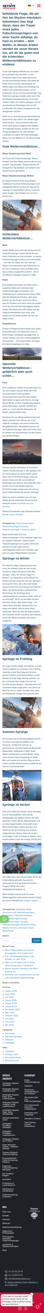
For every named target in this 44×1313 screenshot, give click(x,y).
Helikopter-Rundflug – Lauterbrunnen (8, 1133)
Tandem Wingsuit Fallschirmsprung (9, 1153)
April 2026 (10, 994)
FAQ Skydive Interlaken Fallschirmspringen (10, 1239)
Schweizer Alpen (26, 928)
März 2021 (10, 1012)
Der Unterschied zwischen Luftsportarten (31, 1107)
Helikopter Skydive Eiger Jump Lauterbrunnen (10, 1097)
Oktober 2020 (11, 1015)
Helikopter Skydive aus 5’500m (10, 1140)
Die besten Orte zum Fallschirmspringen (32, 1099)
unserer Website (16, 515)
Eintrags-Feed (11, 1054)
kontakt (5, 1216)
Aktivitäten (10, 1033)
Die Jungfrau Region (8, 1175)
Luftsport (9, 1039)
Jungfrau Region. (31, 901)
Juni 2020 (9, 1021)
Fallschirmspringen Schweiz (15, 526)
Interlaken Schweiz (32, 1119)
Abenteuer (20, 909)
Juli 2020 (9, 1018)
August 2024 (11, 1003)
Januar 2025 (11, 1000)
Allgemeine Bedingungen (8, 1232)
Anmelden (9, 1051)
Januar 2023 (11, 1006)
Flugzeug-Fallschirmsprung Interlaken (9, 1168)
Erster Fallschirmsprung (31, 1081)
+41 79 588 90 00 (15, 1274)
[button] (38, 1307)
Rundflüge (9, 1043)
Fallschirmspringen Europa (14, 918)
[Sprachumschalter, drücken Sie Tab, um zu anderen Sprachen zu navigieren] (31, 6)
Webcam (6, 1223)
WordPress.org (11, 1060)
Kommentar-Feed (13, 1057)
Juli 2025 (9, 997)
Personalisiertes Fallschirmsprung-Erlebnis (10, 1160)
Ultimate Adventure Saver (10, 1119)
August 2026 (11, 991)
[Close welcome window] (31, 1294)
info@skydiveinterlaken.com (19, 1278)
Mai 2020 (9, 1025)
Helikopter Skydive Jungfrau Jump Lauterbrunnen (10, 1104)
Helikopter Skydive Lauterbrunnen (10, 1090)
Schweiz (13, 928)
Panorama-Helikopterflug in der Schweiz (31, 1092)
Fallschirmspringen (24, 523)
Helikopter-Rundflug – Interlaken (7, 1125)
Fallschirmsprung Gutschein (9, 1196)
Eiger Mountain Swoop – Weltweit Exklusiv (10, 1147)
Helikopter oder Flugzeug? (31, 1114)
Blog (4, 1250)
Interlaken (6, 1179)
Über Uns (6, 1212)
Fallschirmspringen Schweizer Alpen (19, 529)
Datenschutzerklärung (11, 1227)
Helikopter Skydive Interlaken (10, 1084)
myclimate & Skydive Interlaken (10, 1245)
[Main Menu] (39, 5)
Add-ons (6, 1220)
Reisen (5, 928)
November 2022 (12, 1009)
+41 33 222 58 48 (15, 1271)
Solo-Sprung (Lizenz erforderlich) (29, 1124)
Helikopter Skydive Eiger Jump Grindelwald (10, 1112)
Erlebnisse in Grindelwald (8, 1190)
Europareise (7, 915)
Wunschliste (7, 931)
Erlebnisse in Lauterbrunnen (8, 1184)
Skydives (28, 1086)
